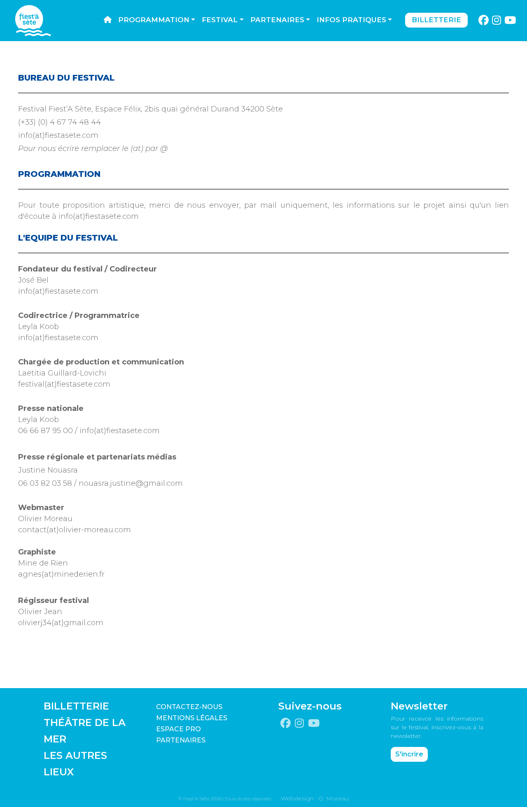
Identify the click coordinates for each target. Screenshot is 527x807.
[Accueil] (107, 20)
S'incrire (409, 754)
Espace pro (178, 729)
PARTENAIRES (180, 740)
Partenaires (277, 20)
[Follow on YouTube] (510, 20)
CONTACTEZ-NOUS (189, 707)
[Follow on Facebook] (483, 20)
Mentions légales (191, 718)
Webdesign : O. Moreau (315, 798)
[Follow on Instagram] (497, 20)
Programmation (153, 20)
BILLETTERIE (76, 706)
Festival (220, 20)
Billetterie (436, 20)
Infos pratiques (351, 20)
